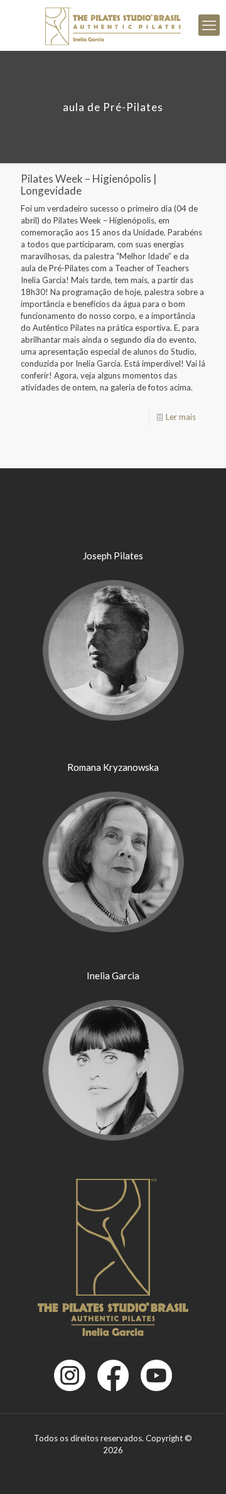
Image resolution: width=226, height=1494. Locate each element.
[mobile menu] (209, 25)
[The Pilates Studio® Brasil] (113, 25)
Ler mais (181, 417)
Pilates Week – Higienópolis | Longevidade (89, 184)
